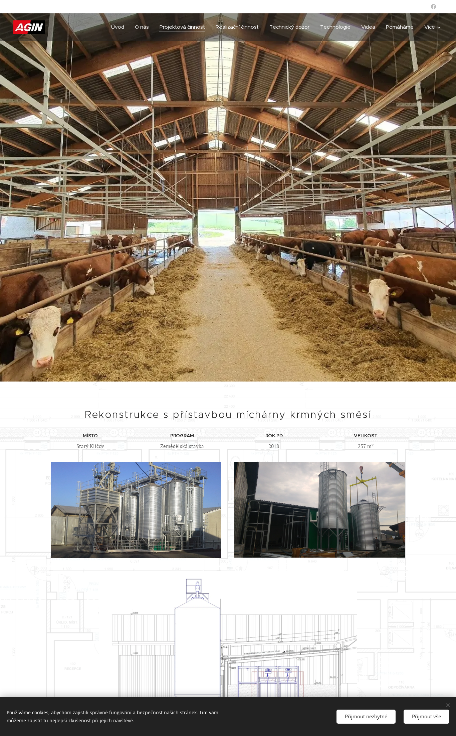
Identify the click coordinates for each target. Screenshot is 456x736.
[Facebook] (433, 6)
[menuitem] (119, 27)
